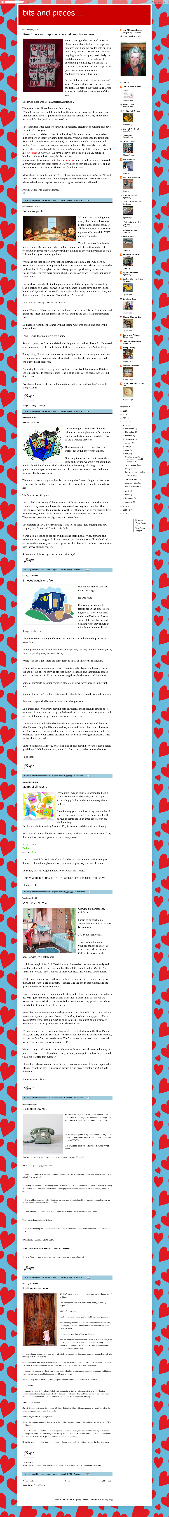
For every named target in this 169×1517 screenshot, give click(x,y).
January (129, 502)
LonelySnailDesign (89, 1500)
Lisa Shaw (127, 135)
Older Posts (107, 1481)
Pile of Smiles (129, 159)
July (127, 446)
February (129, 498)
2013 (125, 422)
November (130, 432)
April (127, 491)
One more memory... (35, 902)
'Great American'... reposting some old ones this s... (134, 459)
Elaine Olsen (128, 105)
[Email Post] (88, 200)
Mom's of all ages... (34, 786)
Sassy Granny (129, 347)
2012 (125, 425)
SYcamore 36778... (34, 1108)
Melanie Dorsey (130, 230)
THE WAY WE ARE (131, 255)
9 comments (78, 1474)
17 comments (79, 411)
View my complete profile (130, 36)
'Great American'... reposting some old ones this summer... (59, 34)
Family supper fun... (35, 211)
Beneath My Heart (131, 129)
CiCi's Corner (129, 141)
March (128, 495)
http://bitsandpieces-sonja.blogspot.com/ (132, 31)
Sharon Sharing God (132, 317)
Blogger (112, 1500)
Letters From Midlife (132, 87)
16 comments (79, 776)
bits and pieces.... (53, 12)
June (127, 450)
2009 (125, 513)
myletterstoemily (130, 272)
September (130, 439)
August (128, 443)
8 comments (78, 570)
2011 (125, 506)
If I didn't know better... (36, 1288)
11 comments (80, 892)
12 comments (79, 200)
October (129, 436)
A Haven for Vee (130, 195)
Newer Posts (28, 1481)
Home (67, 1481)
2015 (125, 414)
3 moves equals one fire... (38, 580)
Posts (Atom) (39, 1485)
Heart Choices (129, 236)
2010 (125, 510)
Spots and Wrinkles (131, 335)
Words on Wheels (131, 366)
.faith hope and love (132, 341)
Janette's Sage (129, 299)
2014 (125, 418)
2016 (125, 411)
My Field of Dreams (131, 111)
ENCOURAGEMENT (131, 177)
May (127, 454)
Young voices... (32, 422)
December (130, 428)
